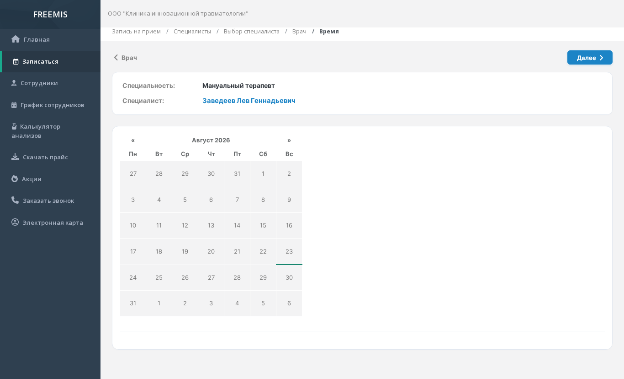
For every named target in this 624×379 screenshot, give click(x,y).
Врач (299, 31)
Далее (587, 57)
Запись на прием (136, 31)
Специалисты (192, 31)
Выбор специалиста (252, 31)
